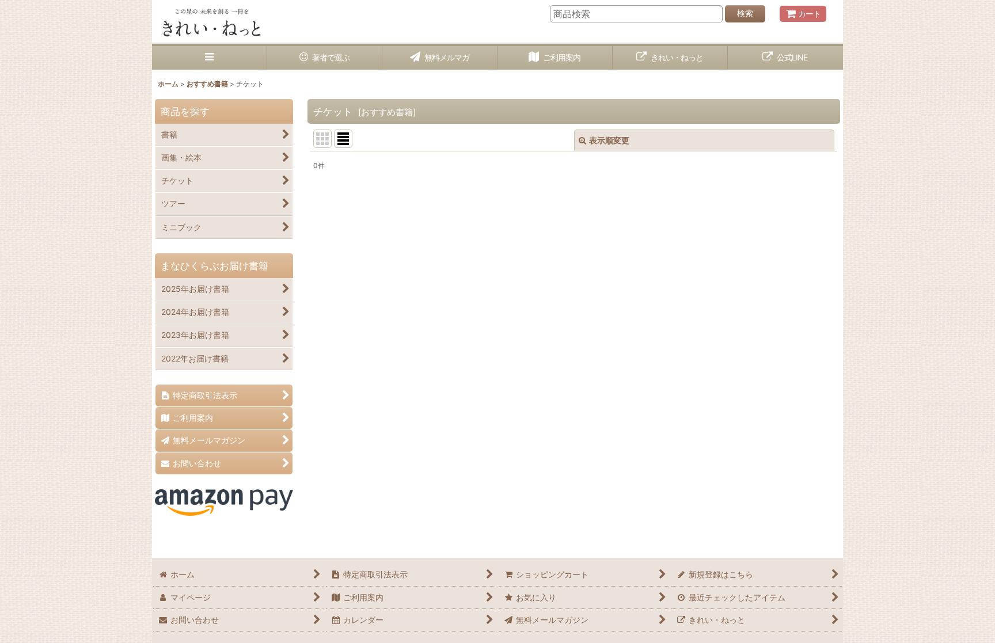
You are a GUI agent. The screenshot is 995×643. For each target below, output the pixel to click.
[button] (209, 58)
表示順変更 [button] (609, 140)
